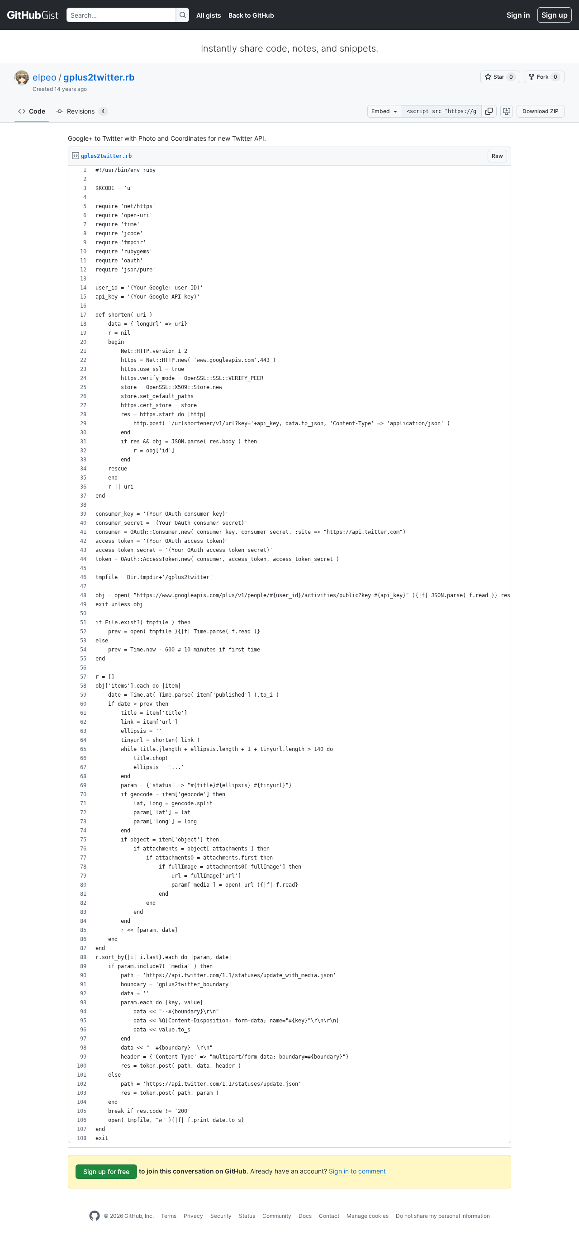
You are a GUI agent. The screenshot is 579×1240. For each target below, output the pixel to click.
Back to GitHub (251, 15)
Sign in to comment (357, 1171)
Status (247, 1215)
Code (37, 111)
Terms (168, 1215)
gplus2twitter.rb (99, 77)
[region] (289, 654)
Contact (329, 1215)
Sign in (518, 14)
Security (221, 1215)
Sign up (554, 14)
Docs (305, 1215)
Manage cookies (367, 1215)
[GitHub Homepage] (94, 1216)
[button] (489, 111)
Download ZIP (540, 111)
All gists (208, 15)
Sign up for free (106, 1171)
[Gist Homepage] (33, 15)
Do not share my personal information (443, 1215)
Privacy (193, 1215)
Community (276, 1215)
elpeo (45, 77)
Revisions (86, 111)
